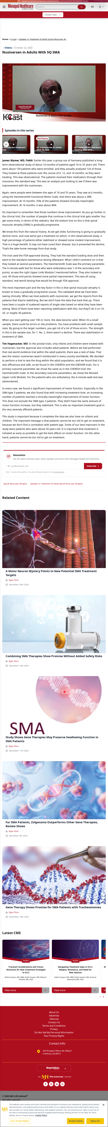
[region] (54, 1113)
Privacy (54, 1029)
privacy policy (59, 472)
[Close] (103, 1105)
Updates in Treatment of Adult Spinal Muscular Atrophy (56, 483)
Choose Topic (51, 14)
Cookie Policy (41, 1115)
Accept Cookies (76, 1121)
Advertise (54, 1015)
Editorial (54, 1019)
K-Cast (13, 39)
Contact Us (54, 1022)
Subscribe (91, 466)
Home (5, 39)
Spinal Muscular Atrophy (15, 483)
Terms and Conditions (54, 1025)
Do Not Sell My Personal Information (54, 1032)
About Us (54, 1012)
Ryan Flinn (14, 580)
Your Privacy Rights (54, 1035)
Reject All (95, 1121)
